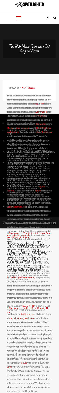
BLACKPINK (28, 305)
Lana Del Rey (28, 313)
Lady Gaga (41, 111)
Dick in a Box (22, 127)
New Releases (28, 88)
